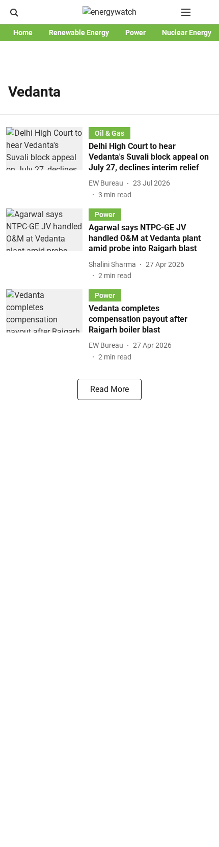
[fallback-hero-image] (47, 163)
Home (23, 32)
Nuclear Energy (186, 32)
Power (135, 32)
